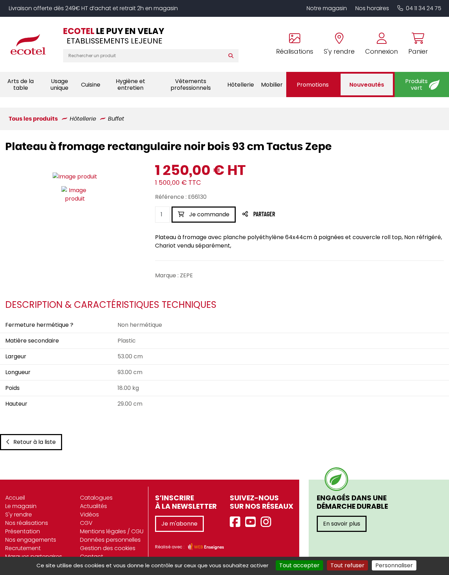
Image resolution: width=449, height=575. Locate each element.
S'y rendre (18, 514)
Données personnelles (110, 540)
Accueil (15, 498)
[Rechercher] (232, 55)
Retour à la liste (34, 442)
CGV (86, 523)
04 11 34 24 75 (423, 8)
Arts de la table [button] (20, 84)
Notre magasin (327, 8)
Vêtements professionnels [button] (190, 84)
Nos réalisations (26, 523)
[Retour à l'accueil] (32, 44)
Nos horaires (372, 8)
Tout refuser (347, 565)
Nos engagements (30, 540)
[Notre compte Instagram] (268, 522)
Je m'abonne (179, 524)
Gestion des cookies (107, 548)
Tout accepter (299, 565)
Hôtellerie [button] (240, 84)
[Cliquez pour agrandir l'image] (75, 176)
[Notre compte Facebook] (237, 522)
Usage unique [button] (59, 84)
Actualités (93, 506)
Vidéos (89, 514)
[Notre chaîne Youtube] (252, 522)
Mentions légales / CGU (111, 531)
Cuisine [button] (90, 84)
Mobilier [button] (272, 84)
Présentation (22, 531)
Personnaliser (394, 565)
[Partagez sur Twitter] (290, 214)
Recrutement (23, 548)
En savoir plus (341, 524)
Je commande (208, 214)
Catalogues (96, 498)
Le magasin (20, 506)
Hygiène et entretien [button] (130, 84)
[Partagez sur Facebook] (278, 214)
